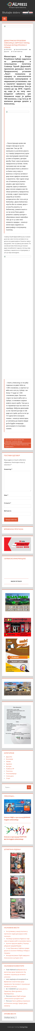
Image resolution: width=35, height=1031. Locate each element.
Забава (8, 761)
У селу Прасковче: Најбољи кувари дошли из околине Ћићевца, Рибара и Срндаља (17, 950)
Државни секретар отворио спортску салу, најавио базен (17, 445)
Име (6, 495)
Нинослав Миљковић (21, 49)
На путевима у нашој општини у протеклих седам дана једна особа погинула (16, 933)
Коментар (8, 469)
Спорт (8, 778)
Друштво (6, 51)
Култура (8, 766)
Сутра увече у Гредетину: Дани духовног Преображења (15, 991)
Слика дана (10, 776)
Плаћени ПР (10, 769)
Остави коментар (17, 51)
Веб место (7, 511)
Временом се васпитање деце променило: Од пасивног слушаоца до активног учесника (17, 984)
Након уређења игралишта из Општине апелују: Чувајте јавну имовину (17, 1003)
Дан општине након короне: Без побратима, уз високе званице (14, 440)
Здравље (9, 764)
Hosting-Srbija (24, 1027)
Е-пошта (7, 503)
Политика (9, 771)
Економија (9, 759)
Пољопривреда (11, 773)
